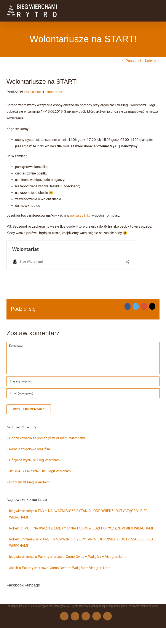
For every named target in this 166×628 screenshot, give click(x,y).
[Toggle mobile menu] (158, 7)
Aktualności (34, 92)
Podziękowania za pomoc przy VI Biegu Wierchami (47, 438)
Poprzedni (133, 61)
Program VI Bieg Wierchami (29, 482)
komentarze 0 (54, 92)
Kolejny (150, 61)
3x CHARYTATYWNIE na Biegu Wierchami (40, 471)
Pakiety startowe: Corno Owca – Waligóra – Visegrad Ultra (82, 557)
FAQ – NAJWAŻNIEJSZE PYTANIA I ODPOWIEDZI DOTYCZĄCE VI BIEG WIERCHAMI (88, 528)
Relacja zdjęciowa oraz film (29, 449)
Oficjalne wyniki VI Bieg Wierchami (34, 460)
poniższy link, (80, 215)
